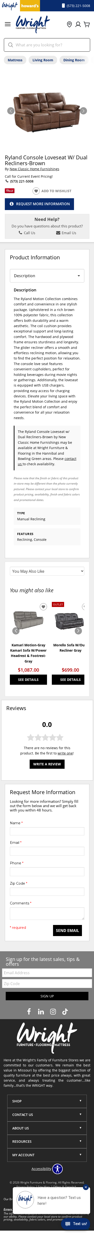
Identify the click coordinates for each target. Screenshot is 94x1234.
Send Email (67, 930)
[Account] (78, 24)
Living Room (43, 60)
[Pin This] (9, 192)
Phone (16, 863)
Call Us (29, 232)
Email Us (68, 232)
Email (15, 842)
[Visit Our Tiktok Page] (65, 1011)
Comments (20, 903)
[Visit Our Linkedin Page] (41, 1011)
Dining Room (74, 60)
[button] (8, 24)
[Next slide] (78, 631)
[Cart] (86, 24)
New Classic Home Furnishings (34, 169)
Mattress (15, 60)
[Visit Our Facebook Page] (29, 1011)
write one (65, 753)
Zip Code (18, 883)
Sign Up (47, 996)
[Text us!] (75, 1224)
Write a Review (47, 764)
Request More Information (43, 203)
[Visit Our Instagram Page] (53, 1011)
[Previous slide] (16, 631)
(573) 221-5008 (21, 181)
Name (16, 823)
